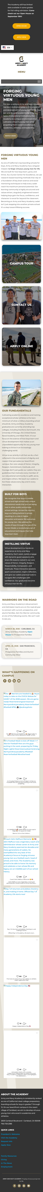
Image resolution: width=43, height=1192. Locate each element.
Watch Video (10, 136)
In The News (6, 1163)
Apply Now (6, 1145)
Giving (4, 1160)
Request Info (6, 1141)
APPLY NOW (21, 37)
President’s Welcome (10, 1134)
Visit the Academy (9, 1138)
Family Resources (9, 1156)
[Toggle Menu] (39, 81)
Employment (6, 1167)
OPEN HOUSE (21, 26)
